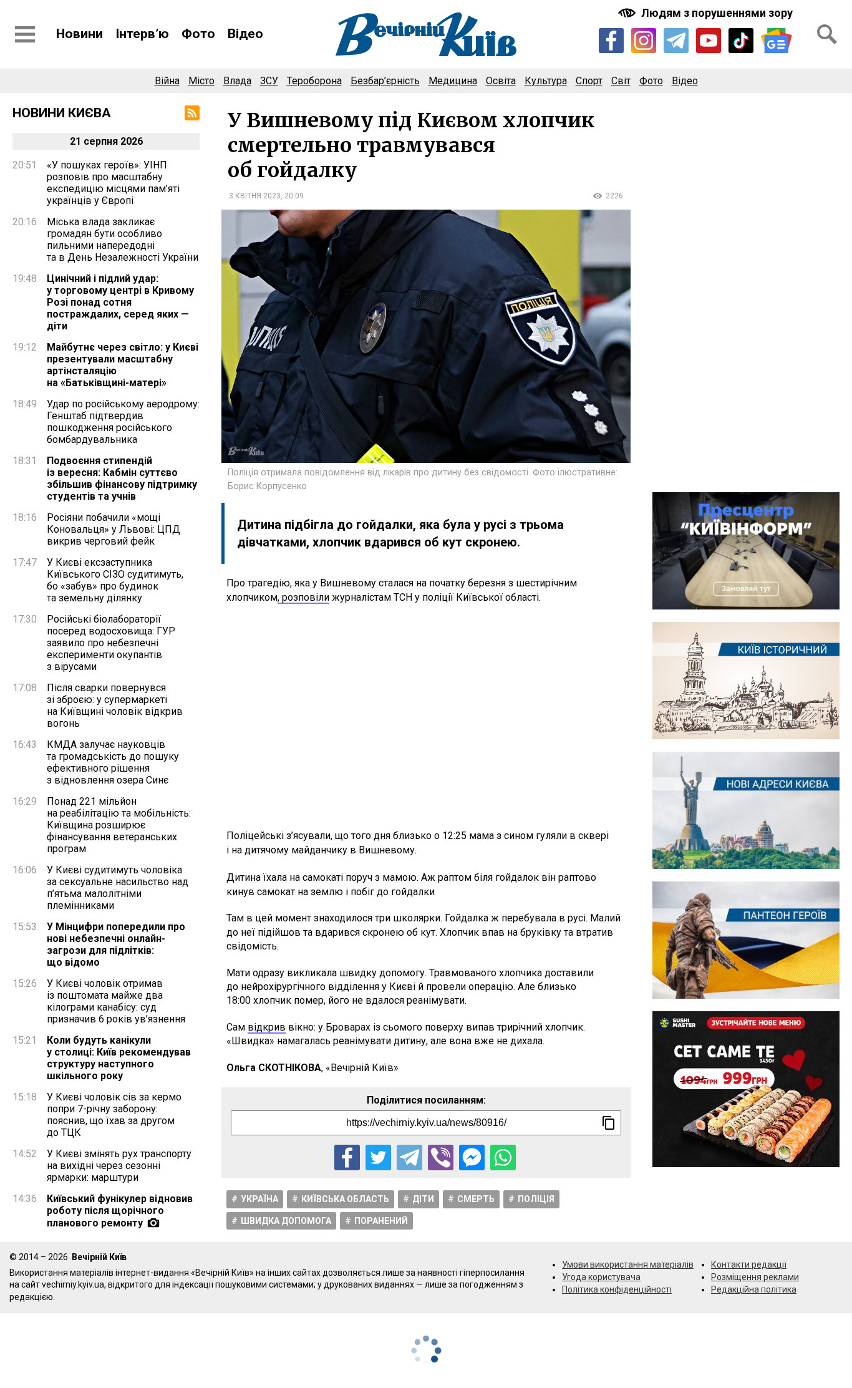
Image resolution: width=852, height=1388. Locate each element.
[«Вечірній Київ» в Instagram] (643, 40)
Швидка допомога (286, 1221)
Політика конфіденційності (617, 1289)
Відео (245, 33)
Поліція (536, 1199)
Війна (167, 81)
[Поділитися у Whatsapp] (503, 1157)
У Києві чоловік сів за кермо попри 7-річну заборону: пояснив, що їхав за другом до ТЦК (114, 1114)
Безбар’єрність (385, 81)
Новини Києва (61, 112)
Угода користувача (601, 1277)
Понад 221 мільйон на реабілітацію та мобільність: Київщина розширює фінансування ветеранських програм (119, 825)
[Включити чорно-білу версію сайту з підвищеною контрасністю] (706, 12)
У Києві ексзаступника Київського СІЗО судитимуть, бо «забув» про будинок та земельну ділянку (115, 580)
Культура (546, 81)
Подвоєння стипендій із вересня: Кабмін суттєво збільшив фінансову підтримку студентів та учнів (122, 478)
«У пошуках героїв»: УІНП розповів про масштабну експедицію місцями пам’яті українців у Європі (113, 182)
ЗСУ (269, 81)
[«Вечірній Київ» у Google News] (776, 41)
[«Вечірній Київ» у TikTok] (741, 40)
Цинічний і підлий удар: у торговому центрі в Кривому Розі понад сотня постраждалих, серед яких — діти (120, 302)
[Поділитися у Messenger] (472, 1157)
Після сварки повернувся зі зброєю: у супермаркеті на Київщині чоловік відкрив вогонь (115, 705)
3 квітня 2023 (255, 196)
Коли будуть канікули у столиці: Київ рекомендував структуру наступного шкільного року (119, 1058)
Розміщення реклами (755, 1277)
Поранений (381, 1221)
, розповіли (303, 597)
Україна (259, 1199)
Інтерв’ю (142, 33)
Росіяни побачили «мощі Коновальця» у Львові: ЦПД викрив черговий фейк (113, 529)
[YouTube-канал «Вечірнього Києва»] (708, 40)
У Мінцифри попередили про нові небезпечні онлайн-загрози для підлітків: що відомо (116, 944)
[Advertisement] (426, 716)
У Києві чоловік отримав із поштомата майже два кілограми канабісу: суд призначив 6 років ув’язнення (116, 1001)
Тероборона (314, 81)
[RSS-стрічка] (192, 112)
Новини (79, 33)
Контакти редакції (749, 1264)
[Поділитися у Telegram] (409, 1157)
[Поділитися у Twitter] (378, 1157)
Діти (423, 1199)
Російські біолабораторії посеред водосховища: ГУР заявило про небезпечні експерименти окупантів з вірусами (111, 642)
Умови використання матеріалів (628, 1264)
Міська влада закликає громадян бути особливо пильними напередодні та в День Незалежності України (122, 239)
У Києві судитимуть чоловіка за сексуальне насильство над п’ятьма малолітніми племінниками (117, 887)
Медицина (452, 81)
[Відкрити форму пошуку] (827, 34)
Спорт (589, 81)
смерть (476, 1199)
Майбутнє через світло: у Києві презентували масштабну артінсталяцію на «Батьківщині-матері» (122, 365)
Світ (621, 81)
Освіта (501, 81)
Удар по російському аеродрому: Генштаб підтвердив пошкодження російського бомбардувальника (123, 421)
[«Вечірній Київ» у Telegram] (676, 40)
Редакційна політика (753, 1289)
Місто (201, 81)
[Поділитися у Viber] (440, 1157)
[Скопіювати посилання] (608, 1122)
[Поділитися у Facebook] (347, 1157)
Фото (198, 33)
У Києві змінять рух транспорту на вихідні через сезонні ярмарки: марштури (119, 1165)
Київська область (345, 1199)
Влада (237, 81)
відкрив (267, 1027)
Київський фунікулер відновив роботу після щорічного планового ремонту (120, 1211)
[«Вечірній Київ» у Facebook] (611, 40)
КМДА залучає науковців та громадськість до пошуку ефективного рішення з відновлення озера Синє (113, 762)
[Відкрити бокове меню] (24, 34)
